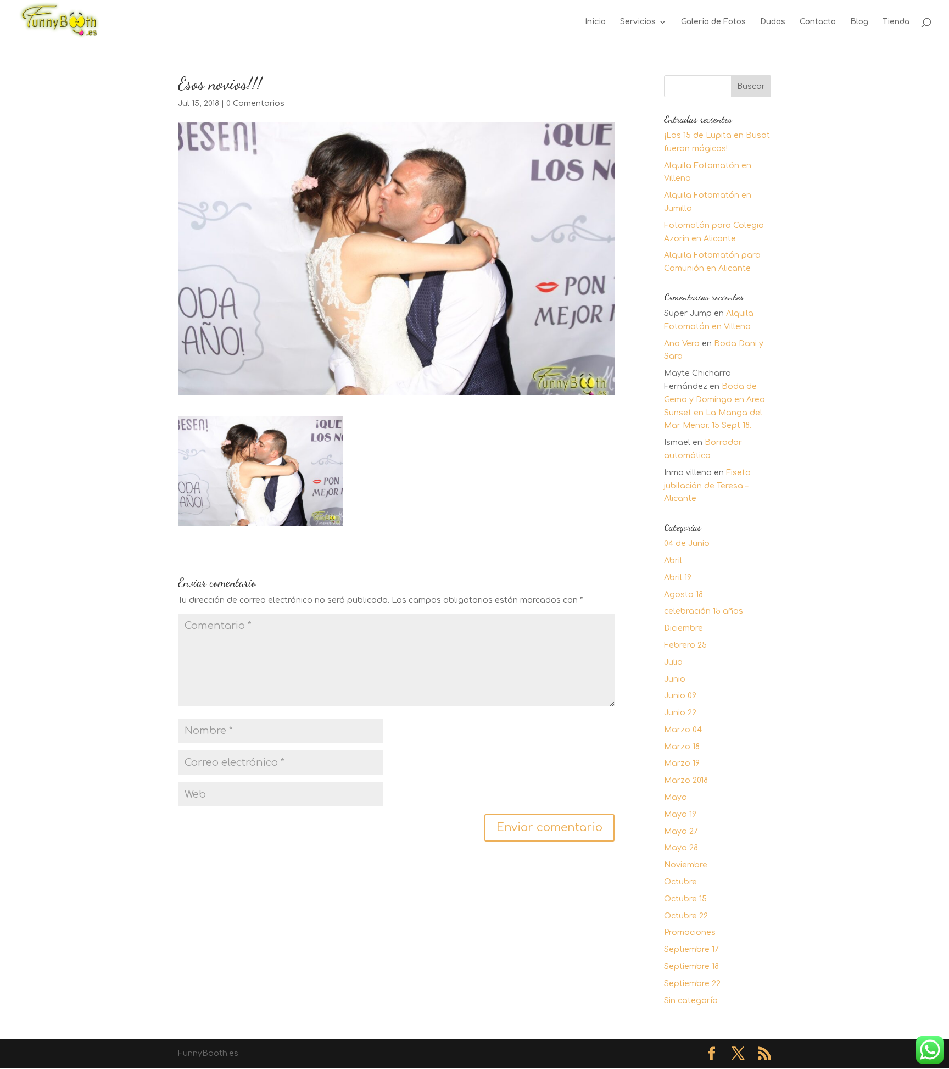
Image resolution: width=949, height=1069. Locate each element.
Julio (673, 662)
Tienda (896, 22)
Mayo (675, 797)
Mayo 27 (681, 831)
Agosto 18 (683, 595)
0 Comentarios (255, 103)
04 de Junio (687, 543)
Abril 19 (677, 578)
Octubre (680, 882)
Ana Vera (682, 343)
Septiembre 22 (692, 983)
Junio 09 (680, 696)
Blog (859, 22)
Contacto (818, 22)
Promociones (690, 932)
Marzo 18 (682, 747)
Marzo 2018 (686, 780)
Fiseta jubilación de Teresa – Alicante (707, 486)
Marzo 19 (682, 763)
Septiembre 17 (691, 949)
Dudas (772, 22)
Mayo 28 (681, 848)
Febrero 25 (685, 645)
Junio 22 (680, 713)
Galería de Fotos (713, 22)
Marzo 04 (683, 730)
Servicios (638, 22)
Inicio (595, 22)
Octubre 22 (686, 916)
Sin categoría (691, 1000)
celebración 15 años (703, 611)
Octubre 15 (685, 899)
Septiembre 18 (691, 966)
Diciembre (683, 628)
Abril (673, 560)
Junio (674, 679)
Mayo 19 (680, 814)
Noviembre (685, 865)
